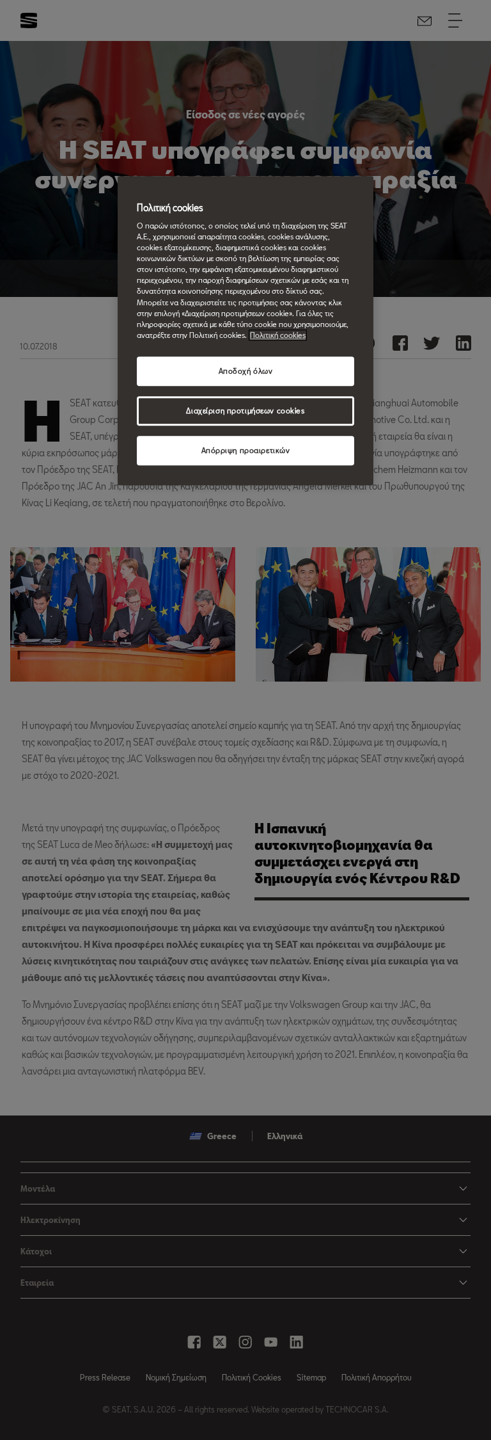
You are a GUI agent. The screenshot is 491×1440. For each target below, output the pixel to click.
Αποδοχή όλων (246, 371)
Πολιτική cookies (278, 335)
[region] (245, 330)
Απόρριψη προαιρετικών (245, 450)
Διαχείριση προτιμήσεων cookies (245, 410)
